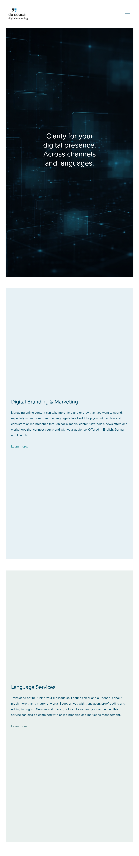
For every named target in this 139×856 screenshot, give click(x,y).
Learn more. (19, 446)
